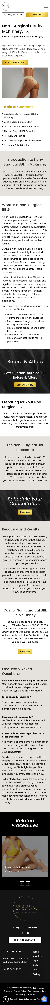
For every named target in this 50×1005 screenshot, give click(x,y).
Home (35, 951)
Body (35, 965)
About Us (37, 956)
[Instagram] (22, 933)
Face (35, 960)
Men (34, 969)
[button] (22, 883)
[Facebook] (28, 933)
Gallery (36, 974)
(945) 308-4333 (12, 969)
